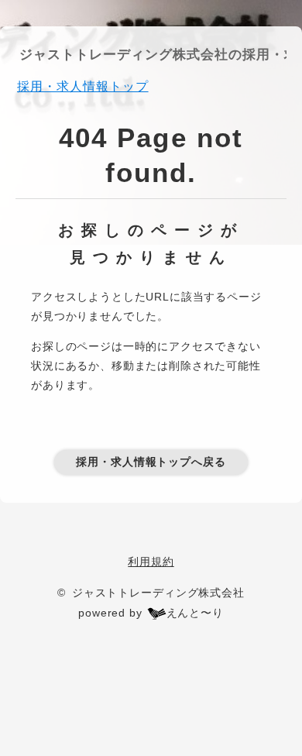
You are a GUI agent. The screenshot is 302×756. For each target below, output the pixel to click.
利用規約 (150, 561)
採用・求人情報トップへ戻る (151, 461)
